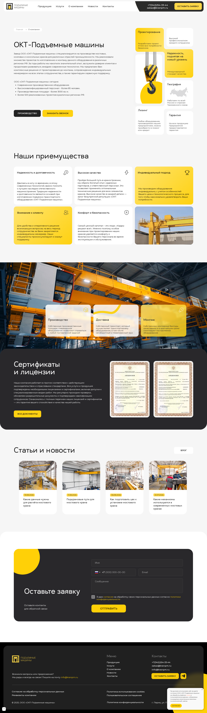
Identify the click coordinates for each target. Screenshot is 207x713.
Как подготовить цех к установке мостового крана (123, 502)
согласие (109, 597)
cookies (188, 695)
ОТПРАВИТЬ (108, 608)
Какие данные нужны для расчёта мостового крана (37, 502)
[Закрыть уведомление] (202, 690)
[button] (188, 6)
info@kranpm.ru (69, 677)
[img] (17, 6)
